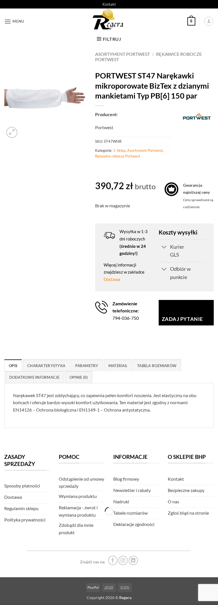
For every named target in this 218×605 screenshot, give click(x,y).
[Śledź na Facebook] (113, 560)
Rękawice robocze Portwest (117, 156)
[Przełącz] (164, 248)
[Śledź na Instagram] (123, 560)
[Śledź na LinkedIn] (133, 560)
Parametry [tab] (86, 365)
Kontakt (109, 4)
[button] (14, 21)
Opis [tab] (13, 365)
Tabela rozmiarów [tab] (157, 365)
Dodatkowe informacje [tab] (34, 377)
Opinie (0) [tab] (79, 377)
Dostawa (112, 279)
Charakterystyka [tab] (46, 365)
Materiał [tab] (117, 365)
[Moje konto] (208, 21)
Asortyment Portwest (122, 54)
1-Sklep (119, 150)
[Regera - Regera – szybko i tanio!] (109, 21)
